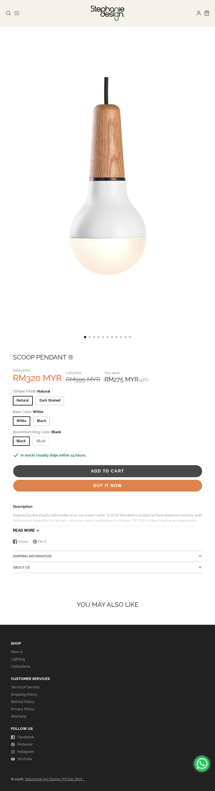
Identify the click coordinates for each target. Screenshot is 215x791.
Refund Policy (22, 702)
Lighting (18, 659)
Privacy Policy (22, 709)
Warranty (19, 716)
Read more (24, 530)
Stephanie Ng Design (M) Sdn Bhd (53, 779)
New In (17, 652)
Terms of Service (25, 687)
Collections (20, 666)
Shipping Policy (24, 694)
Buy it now (107, 485)
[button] (85, 337)
